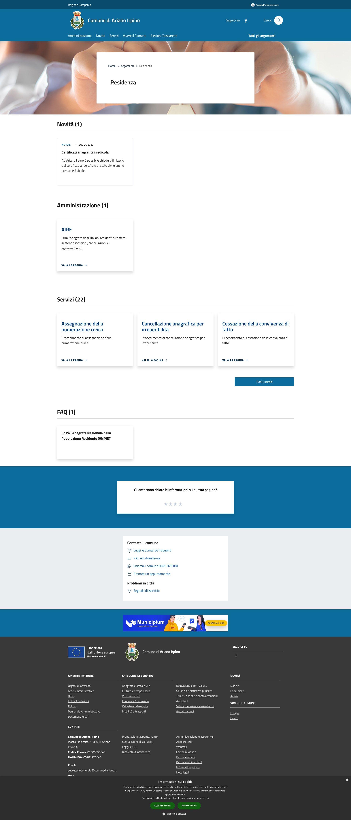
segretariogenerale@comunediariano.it (92, 770)
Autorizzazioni (185, 711)
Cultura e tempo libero (136, 691)
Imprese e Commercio (135, 701)
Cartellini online (186, 752)
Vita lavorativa (131, 696)
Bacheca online (185, 757)
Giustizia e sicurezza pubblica (194, 690)
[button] (175, 814)
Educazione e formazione (191, 685)
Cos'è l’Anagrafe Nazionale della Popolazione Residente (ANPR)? (86, 435)
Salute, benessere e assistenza (195, 706)
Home (112, 66)
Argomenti (127, 66)
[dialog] (175, 798)
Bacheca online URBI (189, 762)
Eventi (234, 718)
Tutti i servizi (264, 382)
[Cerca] (278, 20)
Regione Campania (79, 5)
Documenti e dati (78, 716)
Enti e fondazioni (78, 701)
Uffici (71, 696)
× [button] (347, 780)
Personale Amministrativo (84, 711)
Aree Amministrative (81, 691)
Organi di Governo (79, 686)
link (207, 798)
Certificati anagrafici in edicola (85, 152)
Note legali (183, 772)
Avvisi (234, 696)
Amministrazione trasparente (194, 736)
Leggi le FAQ (129, 747)
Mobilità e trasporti (134, 711)
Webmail (181, 747)
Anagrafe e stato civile (136, 686)
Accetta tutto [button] (162, 805)
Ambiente (182, 701)
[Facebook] (244, 20)
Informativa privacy (188, 767)
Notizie (66, 145)
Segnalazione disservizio (137, 741)
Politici (72, 706)
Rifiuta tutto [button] (189, 805)
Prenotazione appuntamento (140, 736)
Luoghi (234, 713)
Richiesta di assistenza (136, 752)
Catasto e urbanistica (135, 706)
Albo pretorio (184, 741)
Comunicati (237, 691)
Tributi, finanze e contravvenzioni (197, 696)
